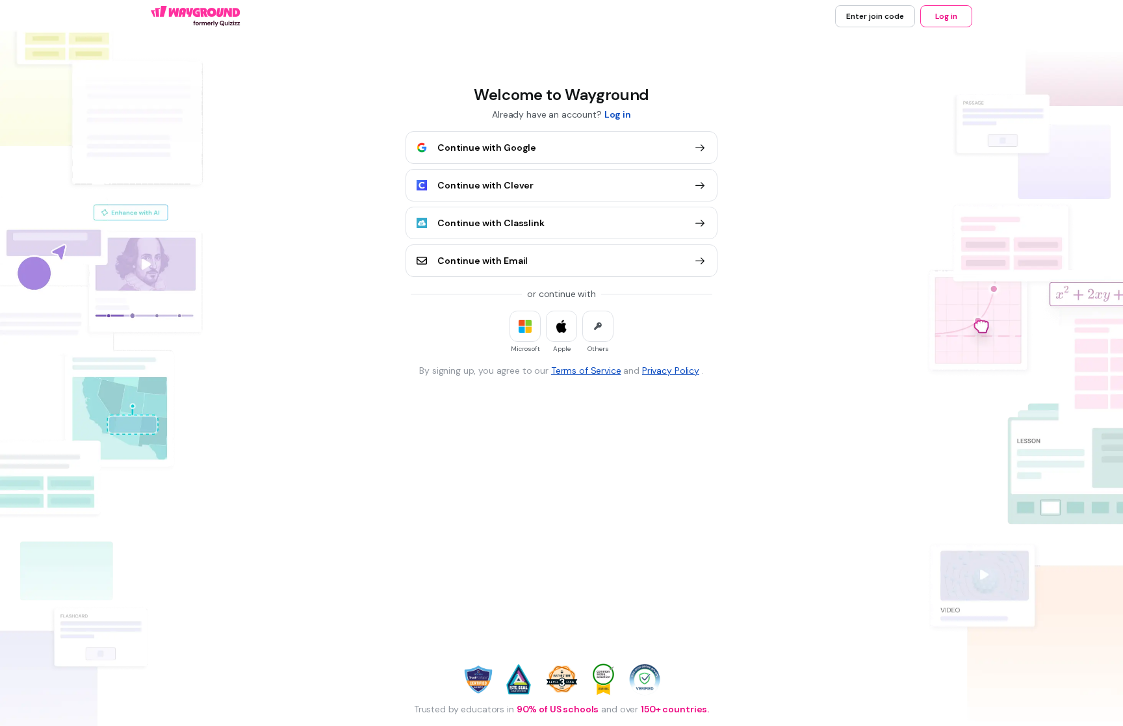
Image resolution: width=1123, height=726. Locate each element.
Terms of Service (586, 370)
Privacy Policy (670, 370)
